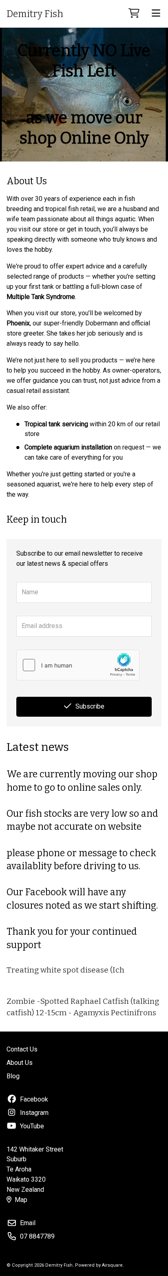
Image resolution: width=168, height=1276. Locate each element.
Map (21, 1200)
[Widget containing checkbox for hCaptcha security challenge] (77, 665)
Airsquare (112, 1265)
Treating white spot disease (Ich (65, 970)
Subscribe (89, 706)
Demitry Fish (35, 14)
